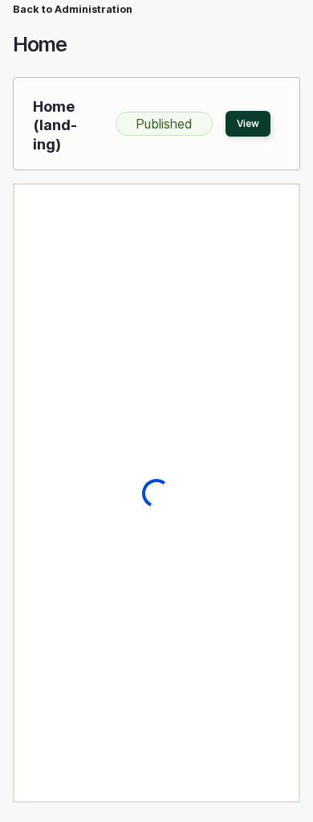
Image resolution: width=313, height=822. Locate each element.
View (248, 123)
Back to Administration (72, 9)
